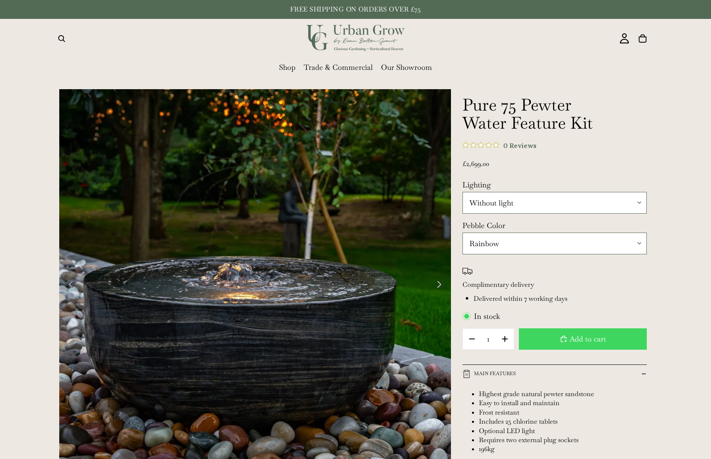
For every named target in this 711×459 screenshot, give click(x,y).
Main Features (495, 373)
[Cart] (643, 39)
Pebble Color (483, 225)
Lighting (476, 184)
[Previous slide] (68, 285)
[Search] (62, 39)
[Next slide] (441, 285)
